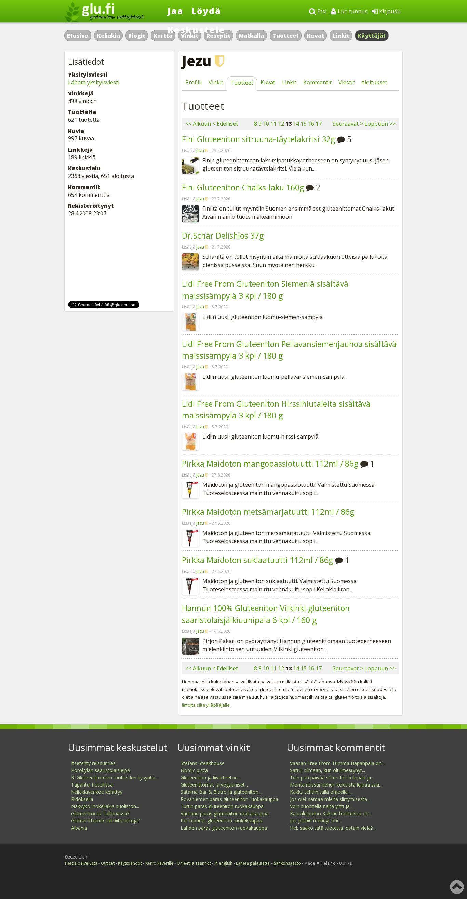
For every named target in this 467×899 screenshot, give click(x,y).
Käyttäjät (372, 35)
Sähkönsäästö (287, 863)
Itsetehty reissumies (93, 763)
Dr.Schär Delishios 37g (223, 235)
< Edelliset (225, 124)
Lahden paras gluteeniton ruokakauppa (224, 827)
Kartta (163, 35)
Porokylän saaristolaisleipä (100, 770)
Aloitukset (374, 82)
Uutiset (108, 863)
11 (273, 124)
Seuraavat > (348, 124)
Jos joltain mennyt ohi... (315, 820)
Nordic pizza (194, 770)
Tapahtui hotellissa (92, 784)
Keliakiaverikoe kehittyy (96, 792)
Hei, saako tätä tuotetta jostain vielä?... (333, 827)
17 (319, 124)
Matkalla (251, 35)
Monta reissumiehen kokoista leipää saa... (336, 784)
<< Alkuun (198, 124)
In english (223, 863)
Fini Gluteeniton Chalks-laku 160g (243, 187)
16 (311, 124)
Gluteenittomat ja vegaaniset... (214, 784)
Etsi (321, 11)
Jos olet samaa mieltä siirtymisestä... (330, 799)
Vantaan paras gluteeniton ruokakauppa (225, 813)
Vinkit (216, 82)
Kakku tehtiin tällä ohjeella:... (321, 792)
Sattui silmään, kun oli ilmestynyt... (327, 770)
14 (296, 124)
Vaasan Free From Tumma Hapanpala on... (337, 763)
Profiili (193, 82)
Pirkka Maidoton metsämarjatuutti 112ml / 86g (268, 511)
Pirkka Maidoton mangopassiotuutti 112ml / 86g (270, 463)
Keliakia (108, 35)
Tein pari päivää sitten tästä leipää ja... (332, 777)
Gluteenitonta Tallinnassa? (100, 813)
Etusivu (78, 35)
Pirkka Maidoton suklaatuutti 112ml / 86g (257, 559)
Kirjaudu (389, 11)
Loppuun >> (380, 124)
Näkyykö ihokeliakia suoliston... (105, 806)
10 (266, 124)
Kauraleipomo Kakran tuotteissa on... (331, 813)
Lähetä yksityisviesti (93, 82)
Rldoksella (82, 799)
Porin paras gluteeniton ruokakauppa (221, 820)
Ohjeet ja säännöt (194, 863)
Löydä (206, 10)
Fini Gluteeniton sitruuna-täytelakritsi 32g (258, 139)
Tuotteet (285, 35)
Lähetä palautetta (253, 863)
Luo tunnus (352, 11)
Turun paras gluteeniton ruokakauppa (222, 806)
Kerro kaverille (159, 863)
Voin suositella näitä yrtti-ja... (321, 806)
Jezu (200, 150)
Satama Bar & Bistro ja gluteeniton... (221, 792)
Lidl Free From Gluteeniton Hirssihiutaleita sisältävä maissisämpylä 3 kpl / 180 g (276, 409)
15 (304, 124)
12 (281, 124)
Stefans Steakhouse (203, 763)
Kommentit (317, 82)
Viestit (346, 82)
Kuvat (315, 35)
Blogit (136, 35)
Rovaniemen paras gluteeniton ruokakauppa (229, 799)
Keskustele (196, 30)
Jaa (176, 10)
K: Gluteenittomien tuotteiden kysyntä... (114, 777)
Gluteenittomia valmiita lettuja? (105, 820)
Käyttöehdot (130, 863)
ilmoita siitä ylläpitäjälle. (206, 705)
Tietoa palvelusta (80, 863)
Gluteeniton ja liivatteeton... (211, 777)
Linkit (341, 35)
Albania (79, 827)
